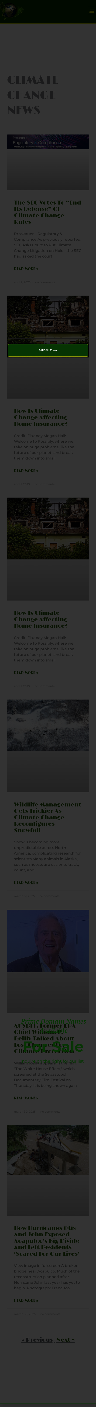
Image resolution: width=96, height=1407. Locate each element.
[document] (48, 703)
